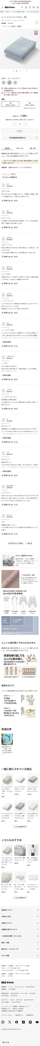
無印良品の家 (4, 995)
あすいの (9, 267)
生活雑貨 (10, 968)
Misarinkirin (10, 486)
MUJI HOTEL (13, 998)
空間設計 (3, 991)
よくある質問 (11, 991)
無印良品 (3, 968)
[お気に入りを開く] (30, 6)
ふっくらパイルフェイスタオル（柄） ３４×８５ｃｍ (6, 790)
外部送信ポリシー (19, 1017)
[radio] (3, 82)
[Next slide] (26, 71)
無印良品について (6, 1011)
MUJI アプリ (4, 1002)
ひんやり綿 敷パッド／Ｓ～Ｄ (19, 886)
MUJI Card (19, 1002)
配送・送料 (33, 148)
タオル (7, 11)
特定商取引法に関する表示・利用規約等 (11, 1013)
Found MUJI (32, 995)
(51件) (19, 26)
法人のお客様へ (5, 1004)
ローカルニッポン (19, 989)
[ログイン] (26, 6)
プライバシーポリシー (7, 1017)
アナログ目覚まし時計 (32, 886)
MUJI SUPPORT (30, 989)
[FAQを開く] (34, 6)
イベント (10, 989)
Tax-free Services (16, 1004)
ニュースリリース (6, 1008)
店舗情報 (3, 989)
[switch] (37, 22)
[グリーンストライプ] (3, 82)
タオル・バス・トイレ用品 (22, 968)
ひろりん (9, 294)
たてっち (9, 515)
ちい (8, 211)
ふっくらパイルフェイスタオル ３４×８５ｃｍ (7, 816)
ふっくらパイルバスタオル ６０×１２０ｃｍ (19, 789)
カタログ (12, 1002)
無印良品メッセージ (24, 1008)
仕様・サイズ (20, 148)
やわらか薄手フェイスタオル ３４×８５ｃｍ (32, 816)
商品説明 (7, 148)
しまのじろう (11, 356)
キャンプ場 (24, 995)
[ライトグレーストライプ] (15, 82)
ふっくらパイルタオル (33, 11)
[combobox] (8, 1042)
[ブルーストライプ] (9, 82)
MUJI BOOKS (5, 998)
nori (8, 323)
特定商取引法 (29, 1017)
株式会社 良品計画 (18, 1011)
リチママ (9, 390)
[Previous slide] (13, 71)
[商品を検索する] (22, 6)
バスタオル (10, 978)
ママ (8, 452)
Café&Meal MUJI (14, 995)
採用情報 (15, 1008)
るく (8, 184)
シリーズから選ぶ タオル (18, 11)
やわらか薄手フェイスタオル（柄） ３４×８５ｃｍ (20, 816)
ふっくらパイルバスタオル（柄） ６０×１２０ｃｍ (32, 789)
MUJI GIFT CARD (28, 1002)
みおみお (9, 238)
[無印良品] (7, 985)
